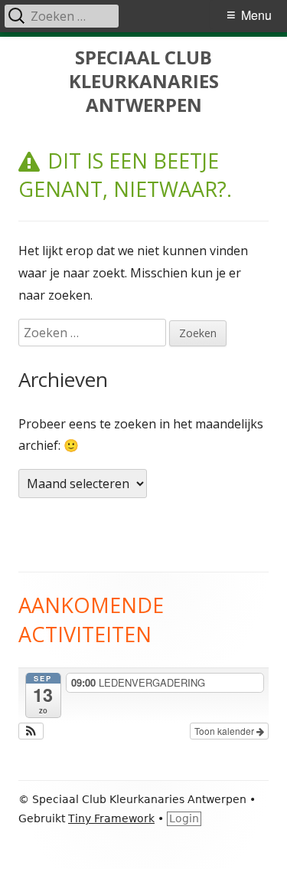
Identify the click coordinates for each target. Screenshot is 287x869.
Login (184, 818)
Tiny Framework (111, 818)
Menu (256, 15)
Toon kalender (225, 730)
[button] (31, 731)
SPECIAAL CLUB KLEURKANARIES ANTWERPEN (144, 81)
